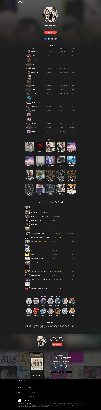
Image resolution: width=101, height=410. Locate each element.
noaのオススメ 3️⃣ (34, 262)
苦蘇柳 (53, 207)
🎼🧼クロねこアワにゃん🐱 (56, 228)
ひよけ (53, 258)
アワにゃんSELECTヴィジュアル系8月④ (39, 229)
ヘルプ (19, 392)
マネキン (33, 81)
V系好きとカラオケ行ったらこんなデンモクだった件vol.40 (42, 271)
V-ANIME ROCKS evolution (64, 72)
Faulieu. (43, 305)
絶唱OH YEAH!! (61, 151)
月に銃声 (33, 110)
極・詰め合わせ (34, 207)
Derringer (33, 64)
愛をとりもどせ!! (34, 72)
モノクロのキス (34, 55)
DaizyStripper (23, 380)
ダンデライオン (34, 89)
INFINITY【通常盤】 (63, 114)
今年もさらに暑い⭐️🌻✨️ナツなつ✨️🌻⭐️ (39, 241)
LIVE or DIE (33, 127)
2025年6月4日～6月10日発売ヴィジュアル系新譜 (40, 237)
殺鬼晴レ (40, 151)
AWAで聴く (50, 32)
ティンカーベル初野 (36, 305)
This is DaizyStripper (50, 151)
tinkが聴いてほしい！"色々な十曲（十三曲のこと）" (41, 216)
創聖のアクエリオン (35, 51)
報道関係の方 (30, 393)
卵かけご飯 (53, 220)
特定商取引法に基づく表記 (79, 403)
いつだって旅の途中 (29, 151)
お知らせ (19, 390)
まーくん (53, 224)
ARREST (33, 85)
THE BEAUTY (62, 123)
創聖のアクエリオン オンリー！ (37, 258)
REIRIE (50, 315)
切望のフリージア (34, 68)
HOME (40, 179)
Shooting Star (34, 93)
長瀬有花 (57, 315)
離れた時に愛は (40, 165)
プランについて (20, 389)
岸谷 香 (50, 305)
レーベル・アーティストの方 (33, 395)
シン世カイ (61, 165)
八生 (29, 305)
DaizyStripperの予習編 (35, 275)
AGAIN (32, 76)
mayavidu (53, 275)
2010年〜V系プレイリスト (36, 220)
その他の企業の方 (31, 396)
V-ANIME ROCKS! (62, 51)
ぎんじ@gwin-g (54, 241)
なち (72, 305)
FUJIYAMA (71, 151)
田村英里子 (65, 305)
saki (52, 245)
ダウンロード (20, 387)
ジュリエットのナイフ (35, 102)
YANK (43, 315)
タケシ (53, 267)
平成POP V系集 (34, 224)
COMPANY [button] (31, 385)
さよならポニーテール (65, 315)
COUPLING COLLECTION (61, 180)
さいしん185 (33, 267)
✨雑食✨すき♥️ (34, 254)
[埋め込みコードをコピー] (55, 39)
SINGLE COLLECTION (50, 180)
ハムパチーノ (71, 315)
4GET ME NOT (34, 98)
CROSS (61, 102)
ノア (52, 262)
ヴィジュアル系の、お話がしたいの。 (58, 216)
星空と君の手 (34, 106)
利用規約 (55, 403)
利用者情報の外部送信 (70, 403)
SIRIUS (40, 193)
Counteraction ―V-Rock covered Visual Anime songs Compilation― (71, 55)
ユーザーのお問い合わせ (32, 392)
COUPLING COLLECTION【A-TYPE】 (66, 81)
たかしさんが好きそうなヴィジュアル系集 (39, 284)
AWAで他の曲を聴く (57, 344)
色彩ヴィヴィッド (34, 123)
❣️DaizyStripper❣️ (34, 250)
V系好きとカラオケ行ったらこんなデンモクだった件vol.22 (42, 279)
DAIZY (32, 245)
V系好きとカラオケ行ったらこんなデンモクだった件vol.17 (42, 288)
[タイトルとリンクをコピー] (52, 39)
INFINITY (33, 131)
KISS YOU (33, 119)
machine (29, 315)
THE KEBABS (36, 315)
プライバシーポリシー (61, 403)
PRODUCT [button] (20, 385)
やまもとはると (58, 305)
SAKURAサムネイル (35, 114)
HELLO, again (34, 60)
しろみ (53, 212)
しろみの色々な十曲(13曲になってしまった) (39, 212)
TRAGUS (50, 193)
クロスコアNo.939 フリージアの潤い (38, 233)
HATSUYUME (29, 165)
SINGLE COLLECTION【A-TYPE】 (65, 59)
